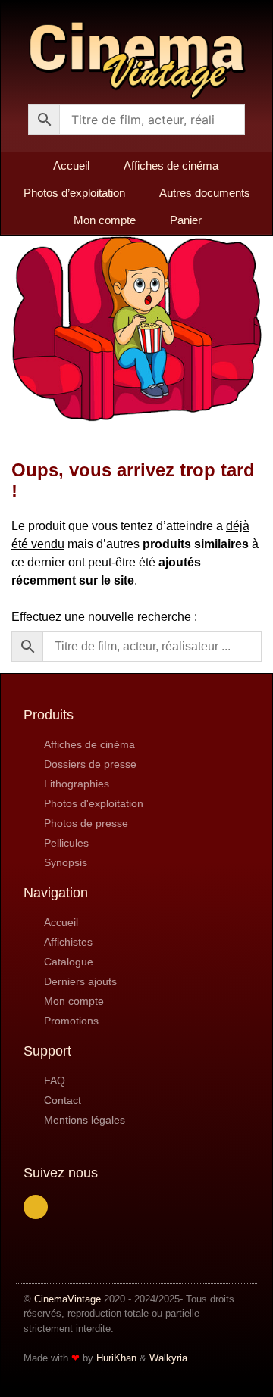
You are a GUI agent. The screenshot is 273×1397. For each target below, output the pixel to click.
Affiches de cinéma (171, 165)
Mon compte (105, 220)
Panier (186, 220)
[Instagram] (36, 1207)
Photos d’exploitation (74, 192)
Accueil (71, 165)
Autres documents (204, 192)
